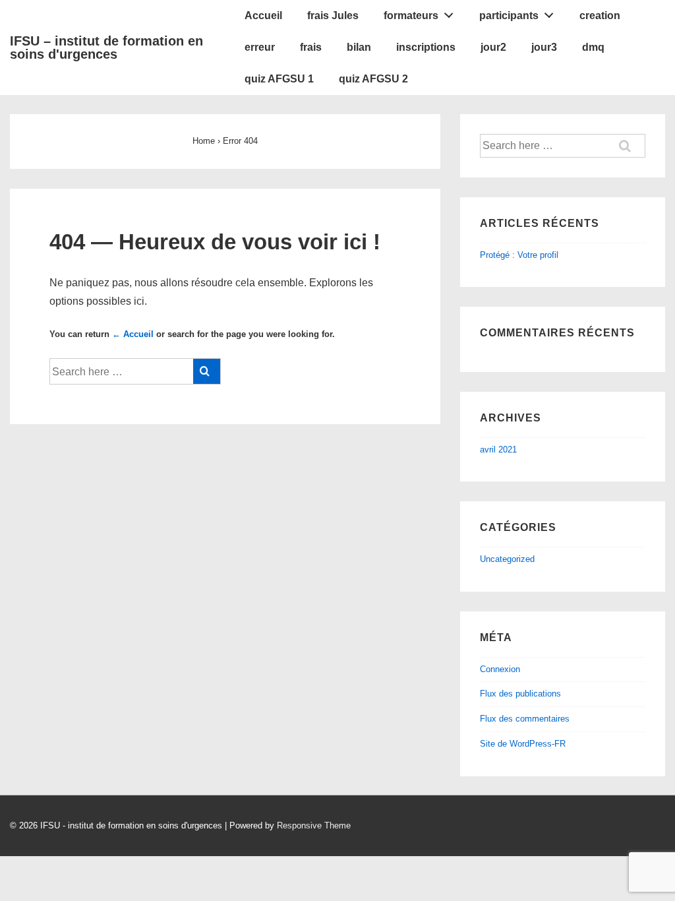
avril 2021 (498, 449)
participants (509, 15)
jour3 (544, 47)
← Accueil (133, 334)
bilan (359, 47)
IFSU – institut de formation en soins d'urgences (106, 47)
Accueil (263, 15)
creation (599, 15)
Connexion (500, 669)
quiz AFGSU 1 (279, 78)
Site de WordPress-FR (523, 744)
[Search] (206, 371)
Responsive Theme (314, 825)
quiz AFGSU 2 (373, 78)
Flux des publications (520, 694)
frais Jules (333, 15)
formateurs (411, 15)
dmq (593, 47)
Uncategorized (507, 559)
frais (311, 47)
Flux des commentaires (525, 719)
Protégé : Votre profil (519, 255)
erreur (260, 47)
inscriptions (425, 47)
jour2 (493, 47)
